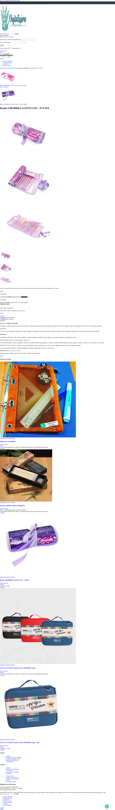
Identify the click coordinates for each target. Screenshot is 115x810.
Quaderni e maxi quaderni (12, 778)
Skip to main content (14, 0)
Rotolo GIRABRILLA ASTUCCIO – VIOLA (14, 580)
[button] (5, 586)
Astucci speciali (15, 68)
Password (5, 42)
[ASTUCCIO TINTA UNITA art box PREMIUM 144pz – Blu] (31, 738)
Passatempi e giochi (11, 781)
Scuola (5, 68)
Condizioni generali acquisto (13, 758)
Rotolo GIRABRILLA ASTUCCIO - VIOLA (11, 104)
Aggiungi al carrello (5, 304)
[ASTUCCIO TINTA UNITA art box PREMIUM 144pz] (38, 663)
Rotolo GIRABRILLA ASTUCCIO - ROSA (11, 85)
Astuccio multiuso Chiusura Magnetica (12, 505)
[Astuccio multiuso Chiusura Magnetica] (26, 501)
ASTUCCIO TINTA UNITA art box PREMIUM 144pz (17, 668)
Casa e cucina (9, 770)
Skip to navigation (4, 0)
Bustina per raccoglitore (7, 441)
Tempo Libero (9, 776)
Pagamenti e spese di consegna (13, 757)
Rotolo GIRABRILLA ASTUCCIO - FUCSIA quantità (14, 302)
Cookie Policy (9, 761)
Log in (2, 45)
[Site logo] (13, 32)
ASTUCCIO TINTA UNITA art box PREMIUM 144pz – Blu (19, 742)
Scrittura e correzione (11, 777)
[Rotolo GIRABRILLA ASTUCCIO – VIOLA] (31, 575)
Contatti (8, 756)
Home (1, 68)
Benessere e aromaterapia (12, 769)
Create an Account (8, 36)
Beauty (8, 767)
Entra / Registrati (7, 805)
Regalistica (9, 773)
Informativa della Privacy (12, 760)
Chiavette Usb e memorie (12, 772)
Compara (5, 803)
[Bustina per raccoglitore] (38, 437)
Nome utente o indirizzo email (10, 39)
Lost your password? (5, 48)
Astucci (9, 68)
